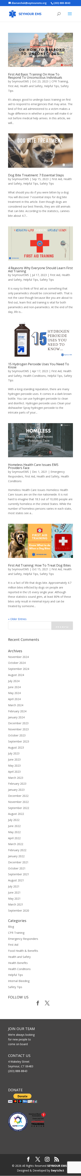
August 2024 (16, 675)
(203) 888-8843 (61, 3)
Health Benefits (18, 963)
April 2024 (14, 699)
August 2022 (16, 814)
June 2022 (14, 826)
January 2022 (16, 856)
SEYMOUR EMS (57, 1166)
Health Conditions (34, 376)
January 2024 (16, 717)
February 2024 (17, 711)
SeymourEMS (20, 81)
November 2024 (18, 657)
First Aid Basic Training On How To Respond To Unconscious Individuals (35, 76)
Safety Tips (47, 183)
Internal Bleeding (18, 981)
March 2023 (15, 778)
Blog (11, 926)
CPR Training (60, 81)
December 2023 (18, 723)
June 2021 (14, 892)
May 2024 (14, 693)
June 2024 (14, 687)
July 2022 (13, 820)
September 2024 (18, 669)
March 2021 (15, 904)
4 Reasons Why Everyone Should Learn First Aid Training (40, 269)
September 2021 (18, 874)
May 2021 (14, 898)
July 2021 (13, 886)
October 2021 (17, 868)
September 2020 (18, 910)
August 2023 (16, 747)
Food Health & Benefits (23, 951)
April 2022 (14, 838)
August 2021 (16, 880)
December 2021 (18, 862)
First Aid (13, 86)
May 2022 (14, 832)
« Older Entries (17, 619)
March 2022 (15, 844)
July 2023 (13, 753)
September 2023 (18, 741)
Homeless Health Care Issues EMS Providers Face (33, 466)
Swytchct (57, 1170)
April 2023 (14, 771)
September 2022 (18, 808)
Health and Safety (31, 86)
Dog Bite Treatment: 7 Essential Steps (36, 175)
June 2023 (14, 759)
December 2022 (18, 796)
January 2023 (16, 790)
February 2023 (17, 783)
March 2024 (15, 705)
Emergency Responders (23, 939)
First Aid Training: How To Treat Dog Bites (39, 565)
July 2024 (13, 681)
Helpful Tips (51, 86)
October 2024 (17, 663)
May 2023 (14, 765)
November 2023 (18, 729)
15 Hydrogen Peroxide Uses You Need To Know (38, 365)
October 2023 (17, 735)
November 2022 (18, 802)
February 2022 (17, 850)
